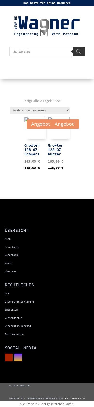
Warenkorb (11, 255)
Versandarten (13, 318)
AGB (7, 293)
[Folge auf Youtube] (9, 357)
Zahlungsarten (14, 334)
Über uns (10, 271)
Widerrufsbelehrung (18, 325)
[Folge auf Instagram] (18, 357)
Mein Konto (12, 247)
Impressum (11, 309)
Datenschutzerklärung (19, 301)
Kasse (8, 263)
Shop (8, 238)
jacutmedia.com (74, 398)
